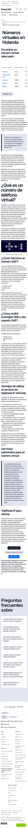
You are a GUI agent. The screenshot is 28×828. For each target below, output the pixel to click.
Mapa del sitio (4, 778)
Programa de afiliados (7, 763)
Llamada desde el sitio (19, 762)
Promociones (5, 3)
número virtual (12, 100)
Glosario (3, 742)
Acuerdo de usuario (17, 810)
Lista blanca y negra (20, 769)
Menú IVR (17, 743)
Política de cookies (5, 814)
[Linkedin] (6, 823)
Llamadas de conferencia (18, 777)
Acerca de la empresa (6, 751)
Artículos (3, 739)
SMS (9, 793)
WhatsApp (6, 724)
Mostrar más (7, 94)
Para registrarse (12, 804)
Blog (9, 1)
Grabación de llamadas (18, 740)
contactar (4, 564)
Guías (2, 734)
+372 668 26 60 (13, 717)
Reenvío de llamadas (20, 755)
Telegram (20, 721)
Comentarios (15, 1)
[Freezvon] (6, 9)
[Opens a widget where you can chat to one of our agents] (21, 825)
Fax (9, 798)
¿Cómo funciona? (6, 5)
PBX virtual (20, 12)
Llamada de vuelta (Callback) (20, 746)
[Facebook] (2, 823)
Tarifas (10, 15)
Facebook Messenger (9, 727)
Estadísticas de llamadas (19, 766)
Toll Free (15, 12)
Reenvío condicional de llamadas (20, 758)
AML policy (15, 812)
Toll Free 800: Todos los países (6, 775)
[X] (4, 823)
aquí (5, 502)
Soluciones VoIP (5, 744)
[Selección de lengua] (21, 9)
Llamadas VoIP (19, 734)
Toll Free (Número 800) (12, 801)
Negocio (15, 15)
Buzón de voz (18, 752)
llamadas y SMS (12, 790)
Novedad (3, 737)
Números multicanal (20, 781)
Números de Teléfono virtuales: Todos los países (6, 770)
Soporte (4, 1)
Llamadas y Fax (12, 145)
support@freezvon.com (10, 721)
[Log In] (25, 9)
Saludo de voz (19, 750)
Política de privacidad (6, 812)
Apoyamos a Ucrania (6, 810)
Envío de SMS (18, 774)
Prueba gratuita (5, 766)
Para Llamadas (12, 788)
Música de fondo (19, 772)
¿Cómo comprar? (14, 3)
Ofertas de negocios (6, 761)
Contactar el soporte (14, 548)
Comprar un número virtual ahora (14, 552)
